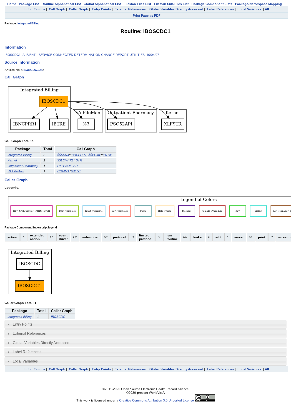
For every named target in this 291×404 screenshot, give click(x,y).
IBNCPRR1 (79, 155)
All (267, 9)
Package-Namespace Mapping (258, 4)
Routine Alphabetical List (61, 4)
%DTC (75, 171)
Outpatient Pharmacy (23, 166)
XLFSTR (76, 160)
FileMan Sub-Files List (171, 4)
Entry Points (101, 9)
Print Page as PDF (147, 15)
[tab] (145, 324)
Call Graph (57, 9)
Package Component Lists (211, 4)
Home (11, 4)
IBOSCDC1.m (33, 70)
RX (59, 166)
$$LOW (62, 160)
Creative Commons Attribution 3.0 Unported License (156, 400)
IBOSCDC (58, 317)
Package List (29, 4)
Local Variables (249, 9)
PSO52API (70, 166)
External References (130, 9)
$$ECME (94, 155)
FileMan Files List (137, 4)
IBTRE (107, 155)
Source (39, 9)
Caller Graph (78, 9)
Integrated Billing (28, 23)
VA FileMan (16, 171)
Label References (220, 9)
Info (28, 9)
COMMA (63, 171)
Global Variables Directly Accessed (176, 9)
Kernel (12, 160)
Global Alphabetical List (102, 4)
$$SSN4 (63, 155)
